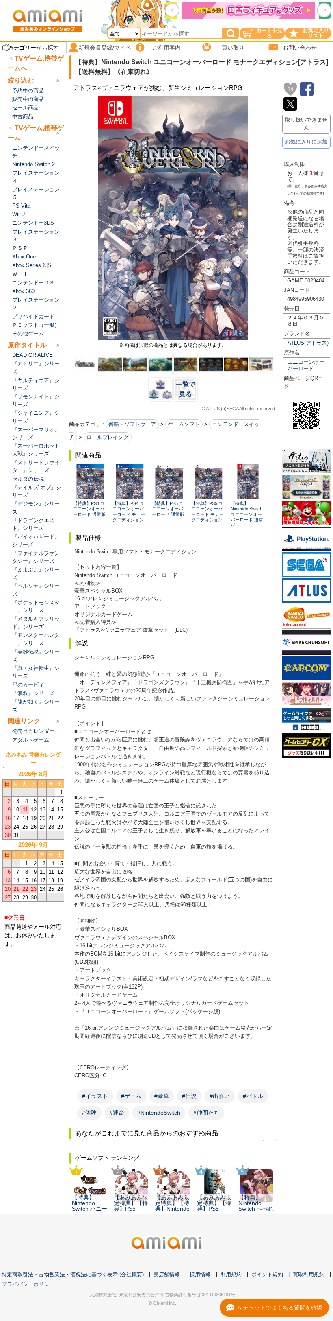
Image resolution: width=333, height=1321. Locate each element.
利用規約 (231, 1274)
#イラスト (95, 1096)
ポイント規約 (267, 1274)
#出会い (220, 1096)
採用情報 (200, 1274)
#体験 (89, 1112)
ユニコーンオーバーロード (306, 365)
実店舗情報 (167, 1274)
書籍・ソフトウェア (132, 424)
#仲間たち (206, 1112)
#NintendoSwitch (158, 1112)
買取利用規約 (308, 1274)
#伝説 (189, 1096)
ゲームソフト (184, 424)
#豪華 (161, 1096)
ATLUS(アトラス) (308, 343)
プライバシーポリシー (28, 1284)
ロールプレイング (107, 437)
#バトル (253, 1096)
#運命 (117, 1112)
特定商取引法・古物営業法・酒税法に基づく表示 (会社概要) (73, 1274)
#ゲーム (131, 1096)
